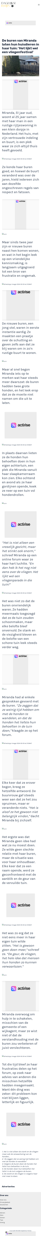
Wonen (2, 1213)
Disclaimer (4, 1205)
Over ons (3, 1200)
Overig (2, 1222)
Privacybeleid (5, 1202)
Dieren (2, 1218)
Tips (1, 1220)
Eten (1, 1215)
